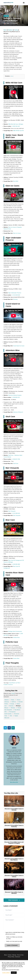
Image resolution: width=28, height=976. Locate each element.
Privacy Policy (11, 956)
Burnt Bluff (15, 181)
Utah (11, 715)
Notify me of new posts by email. (14, 941)
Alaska (12, 699)
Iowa (5, 705)
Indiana (18, 703)
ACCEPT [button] (14, 972)
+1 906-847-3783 (16, 459)
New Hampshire (8, 709)
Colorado (20, 701)
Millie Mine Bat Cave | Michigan (15, 124)
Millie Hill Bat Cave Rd (18, 130)
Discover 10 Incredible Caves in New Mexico (14, 859)
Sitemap (14, 954)
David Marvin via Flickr (14, 682)
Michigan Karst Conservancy (15, 631)
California (13, 701)
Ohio (5, 711)
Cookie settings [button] (6, 972)
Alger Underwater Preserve (14, 292)
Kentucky (11, 705)
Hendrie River (16, 637)
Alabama (6, 699)
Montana (13, 707)
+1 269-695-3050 (16, 564)
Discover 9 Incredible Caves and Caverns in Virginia (14, 843)
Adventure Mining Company (14, 395)
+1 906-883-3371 (16, 397)
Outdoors (10, 30)
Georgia (12, 703)
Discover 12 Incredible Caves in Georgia (14, 809)
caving (12, 693)
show (12, 76)
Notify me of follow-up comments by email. (14, 937)
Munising (15, 299)
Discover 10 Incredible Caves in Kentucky (14, 826)
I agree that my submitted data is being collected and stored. (14, 933)
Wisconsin (6, 717)
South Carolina (7, 713)
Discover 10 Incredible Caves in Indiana (14, 876)
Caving (6, 15)
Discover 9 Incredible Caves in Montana (14, 893)
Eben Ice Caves (17, 233)
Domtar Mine (16, 658)
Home (5, 30)
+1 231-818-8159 (16, 295)
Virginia (16, 715)
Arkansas (6, 701)
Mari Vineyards (11, 511)
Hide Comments (13, 900)
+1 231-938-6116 (16, 513)
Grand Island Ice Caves (18, 345)
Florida (6, 703)
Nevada (19, 707)
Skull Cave (15, 463)
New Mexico (17, 709)
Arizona (18, 699)
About (5, 954)
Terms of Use (20, 954)
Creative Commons (8, 684)
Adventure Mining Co (18, 412)
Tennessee (16, 713)
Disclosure (17, 956)
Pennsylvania (12, 711)
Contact (9, 954)
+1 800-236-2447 (16, 126)
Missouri (6, 707)
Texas (5, 715)
